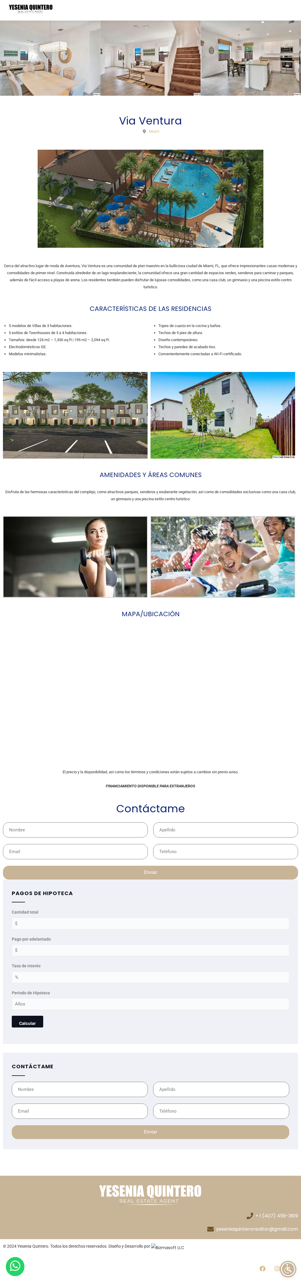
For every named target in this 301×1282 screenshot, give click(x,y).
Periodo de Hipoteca (31, 992)
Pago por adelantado (31, 939)
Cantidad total (25, 912)
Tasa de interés (26, 965)
